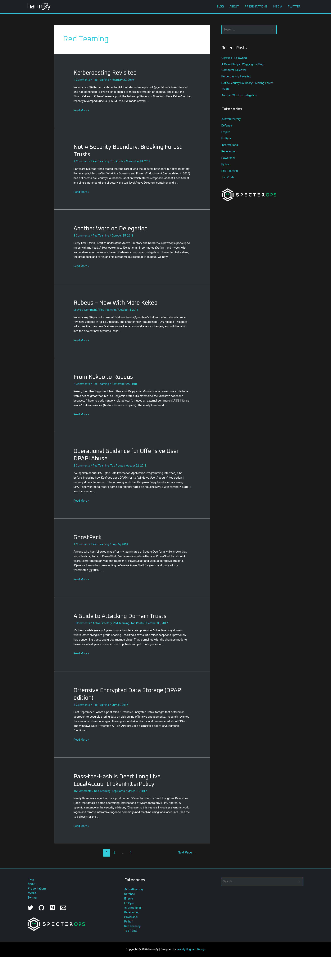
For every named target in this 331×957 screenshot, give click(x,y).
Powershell (228, 158)
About (234, 6)
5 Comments (82, 623)
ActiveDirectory (102, 623)
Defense (226, 125)
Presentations (256, 6)
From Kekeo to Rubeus (103, 377)
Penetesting (228, 151)
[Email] (63, 908)
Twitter (294, 6)
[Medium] (52, 908)
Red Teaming (101, 79)
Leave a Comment (85, 309)
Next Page (187, 852)
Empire (225, 132)
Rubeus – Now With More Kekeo (115, 303)
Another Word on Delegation (111, 229)
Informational (229, 145)
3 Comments (82, 235)
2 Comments (82, 384)
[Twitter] (30, 908)
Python (225, 164)
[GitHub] (41, 908)
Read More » (81, 110)
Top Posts (116, 161)
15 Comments (83, 791)
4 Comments (82, 79)
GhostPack (88, 537)
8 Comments (82, 161)
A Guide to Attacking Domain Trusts (120, 616)
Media (277, 6)
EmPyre (226, 138)
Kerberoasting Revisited (105, 73)
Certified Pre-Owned (234, 58)
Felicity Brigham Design (191, 949)
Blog (220, 6)
